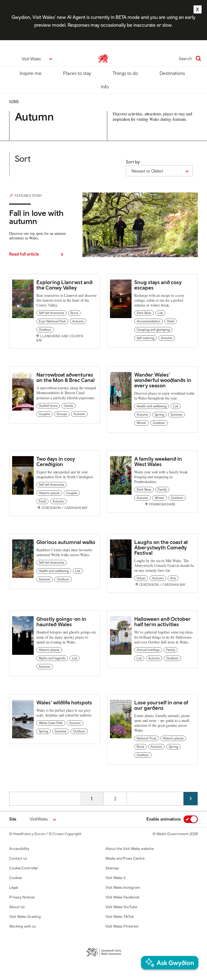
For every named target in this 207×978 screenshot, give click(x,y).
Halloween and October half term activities (162, 621)
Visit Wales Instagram (122, 887)
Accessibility (19, 848)
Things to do (125, 73)
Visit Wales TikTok (119, 916)
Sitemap (112, 868)
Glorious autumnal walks (65, 542)
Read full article (24, 254)
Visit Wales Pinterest (122, 926)
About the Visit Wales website (129, 848)
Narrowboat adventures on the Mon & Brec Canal (65, 377)
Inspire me (31, 73)
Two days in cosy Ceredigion (55, 461)
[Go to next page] (191, 798)
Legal (13, 887)
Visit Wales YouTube (121, 907)
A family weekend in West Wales (158, 461)
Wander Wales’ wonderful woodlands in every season (162, 379)
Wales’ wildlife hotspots (64, 702)
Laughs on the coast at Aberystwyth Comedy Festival (161, 547)
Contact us (18, 858)
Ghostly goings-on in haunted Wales (61, 621)
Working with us (22, 926)
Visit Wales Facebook (122, 897)
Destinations (172, 73)
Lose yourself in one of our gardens (161, 705)
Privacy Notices (22, 897)
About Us (17, 907)
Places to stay (77, 73)
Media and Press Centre (124, 858)
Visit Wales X (115, 878)
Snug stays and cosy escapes (158, 285)
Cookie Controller (23, 868)
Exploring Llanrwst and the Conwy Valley (64, 285)
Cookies (15, 878)
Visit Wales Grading (25, 916)
